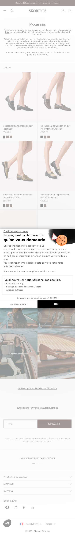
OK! (56, 304)
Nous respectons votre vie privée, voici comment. (29, 271)
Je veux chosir (19, 304)
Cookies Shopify (14, 283)
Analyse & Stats (14, 290)
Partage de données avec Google (23, 287)
